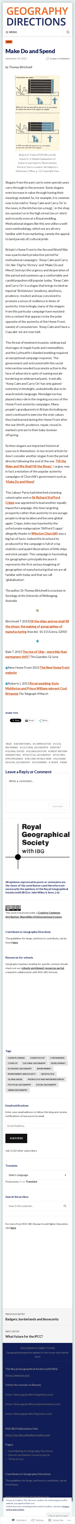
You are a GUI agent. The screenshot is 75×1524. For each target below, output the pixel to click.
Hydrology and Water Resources (46, 1079)
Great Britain (58, 751)
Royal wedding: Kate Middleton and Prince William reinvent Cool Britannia (36, 688)
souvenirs (40, 762)
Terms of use (15, 1459)
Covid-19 (12, 1063)
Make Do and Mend (20, 482)
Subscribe (16, 1138)
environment (44, 1068)
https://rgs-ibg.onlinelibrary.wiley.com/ (27, 1435)
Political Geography (37, 755)
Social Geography (18, 762)
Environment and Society (22, 1074)
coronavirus (57, 1058)
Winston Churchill (44, 533)
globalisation (37, 751)
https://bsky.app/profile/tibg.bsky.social (28, 1413)
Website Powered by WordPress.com (27, 1496)
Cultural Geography (34, 747)
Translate (31, 1181)
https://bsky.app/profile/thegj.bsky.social (29, 1394)
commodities (42, 743)
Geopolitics (47, 1074)
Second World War (39, 758)
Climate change (16, 1058)
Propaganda (15, 758)
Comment (57, 806)
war (64, 762)
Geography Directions (37, 1348)
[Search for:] (32, 1206)
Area (9, 42)
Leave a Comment (60, 58)
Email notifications (17, 1105)
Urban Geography (17, 1090)
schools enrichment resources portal (42, 968)
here (15, 942)
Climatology (37, 1058)
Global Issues (15, 751)
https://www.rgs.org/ (17, 1375)
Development (58, 1063)
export (56, 747)
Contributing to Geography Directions (30, 1451)
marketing (14, 755)
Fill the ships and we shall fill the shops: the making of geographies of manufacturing (37, 626)
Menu (13, 32)
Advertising (23, 743)
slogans (60, 758)
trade (54, 762)
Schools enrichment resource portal (29, 1455)
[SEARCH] (66, 32)
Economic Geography (20, 1068)
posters (59, 755)
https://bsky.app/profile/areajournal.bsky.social (32, 1404)
